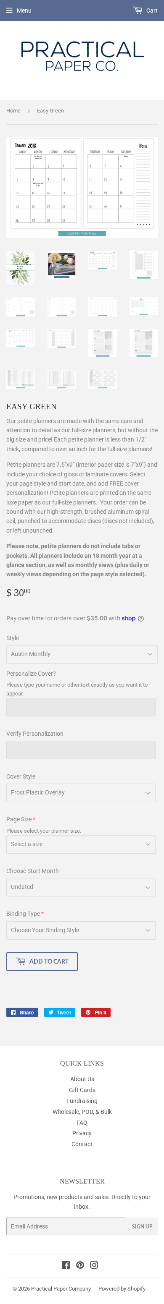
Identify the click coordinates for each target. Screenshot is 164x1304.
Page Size (19, 819)
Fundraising (82, 1101)
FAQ (82, 1122)
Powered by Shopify (121, 1289)
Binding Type (23, 913)
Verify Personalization (34, 733)
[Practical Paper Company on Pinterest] (80, 1266)
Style (12, 638)
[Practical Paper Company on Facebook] (65, 1266)
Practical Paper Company (61, 1289)
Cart (151, 10)
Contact (82, 1144)
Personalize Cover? (31, 673)
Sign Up (142, 1226)
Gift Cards (82, 1090)
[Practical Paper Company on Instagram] (94, 1266)
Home (13, 110)
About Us (82, 1079)
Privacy (82, 1133)
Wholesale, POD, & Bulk (82, 1111)
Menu (24, 10)
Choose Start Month (32, 871)
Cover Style (20, 776)
